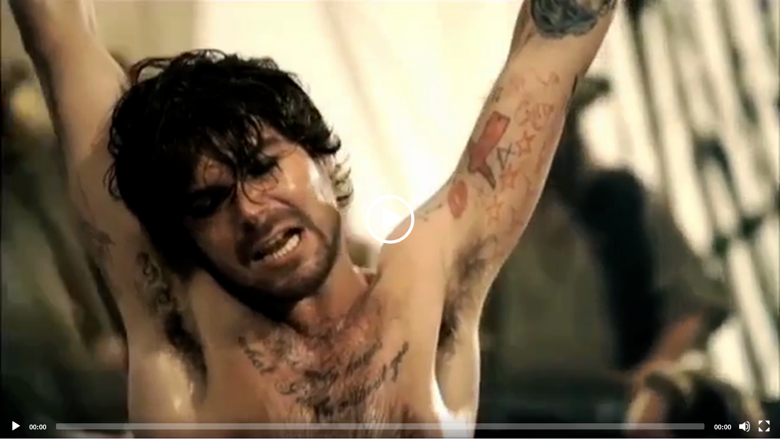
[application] (390, 219)
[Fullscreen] (764, 426)
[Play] (16, 426)
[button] (390, 219)
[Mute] (745, 426)
